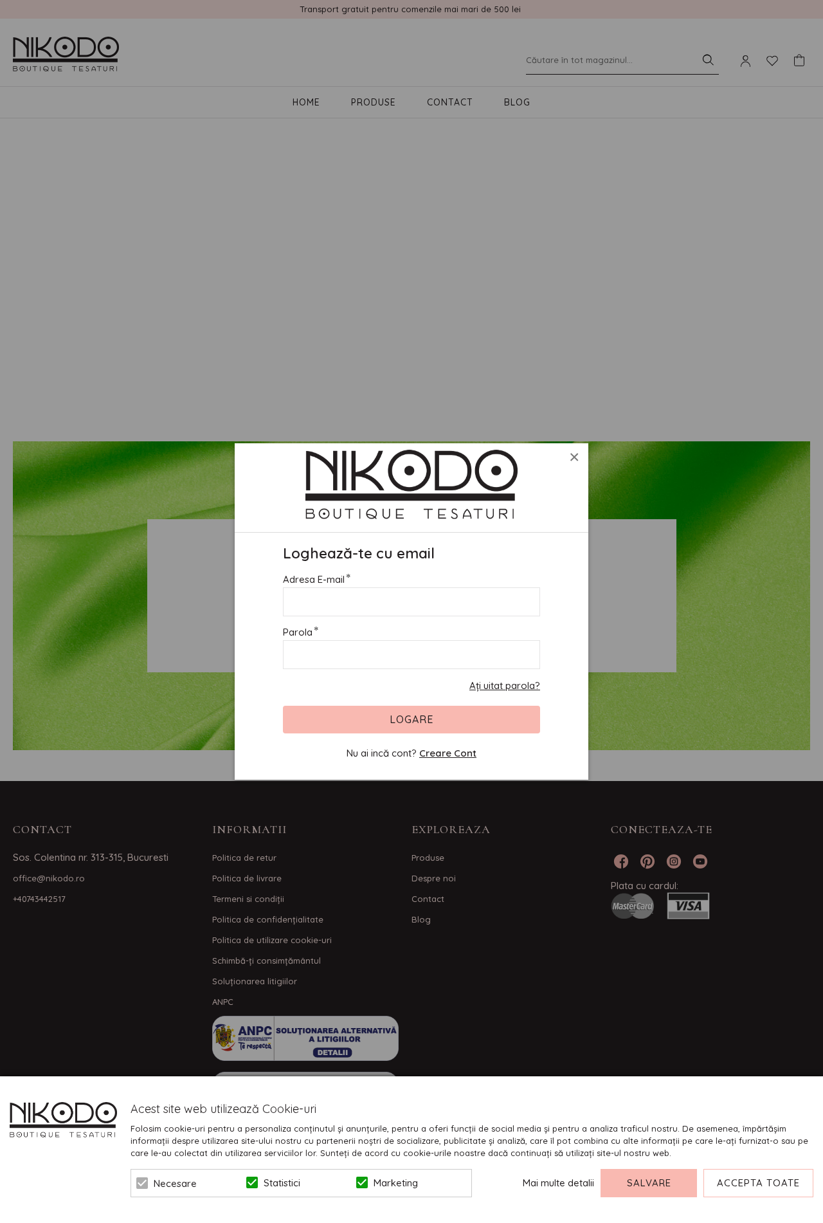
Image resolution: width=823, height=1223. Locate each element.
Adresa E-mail (314, 579)
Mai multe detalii (558, 1183)
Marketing (396, 1183)
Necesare (175, 1183)
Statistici (282, 1183)
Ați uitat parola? (504, 685)
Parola (297, 632)
